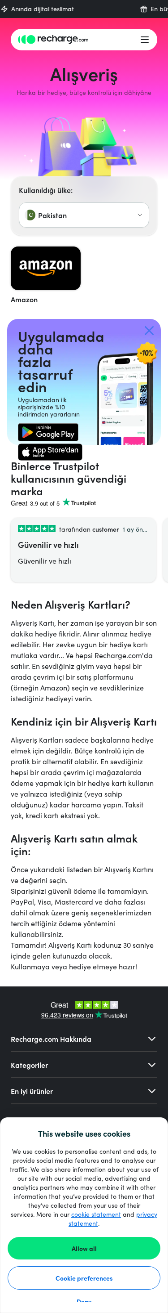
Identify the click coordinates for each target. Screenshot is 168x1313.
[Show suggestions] (140, 215)
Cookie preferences (84, 1277)
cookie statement (96, 1214)
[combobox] (84, 215)
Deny (84, 1301)
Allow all (84, 1248)
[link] (48, 432)
